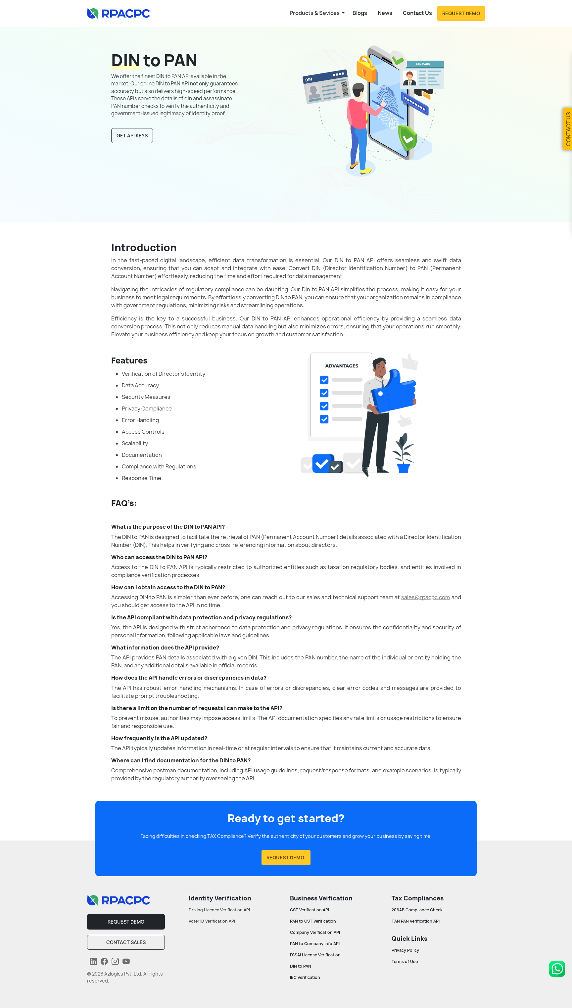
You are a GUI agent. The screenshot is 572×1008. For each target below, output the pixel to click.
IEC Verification (305, 977)
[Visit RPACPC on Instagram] (114, 961)
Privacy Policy (405, 950)
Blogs (360, 13)
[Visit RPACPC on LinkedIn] (92, 961)
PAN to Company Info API (315, 943)
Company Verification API (315, 932)
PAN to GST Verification (313, 921)
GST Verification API (309, 910)
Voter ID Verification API (212, 921)
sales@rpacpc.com (425, 597)
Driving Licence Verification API (219, 910)
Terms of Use (405, 961)
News (385, 13)
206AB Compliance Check (417, 910)
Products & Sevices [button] (315, 13)
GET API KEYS (132, 135)
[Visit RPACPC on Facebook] (103, 961)
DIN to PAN (300, 966)
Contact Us (417, 13)
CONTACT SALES (126, 942)
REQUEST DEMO (126, 922)
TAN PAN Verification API (416, 921)
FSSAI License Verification (315, 955)
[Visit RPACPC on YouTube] (125, 961)
